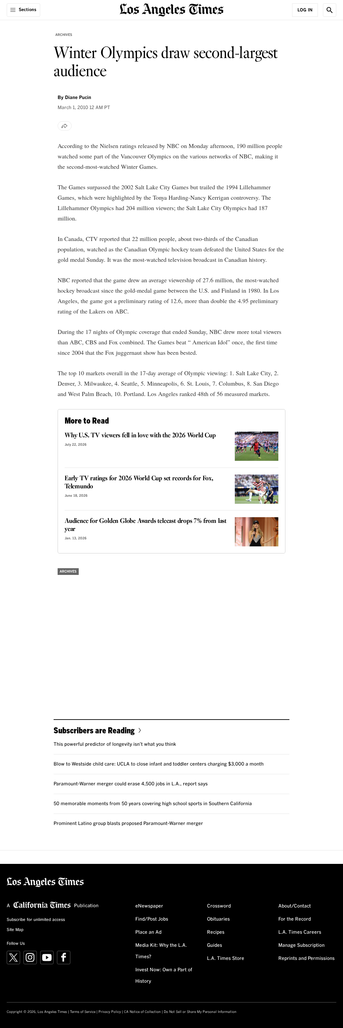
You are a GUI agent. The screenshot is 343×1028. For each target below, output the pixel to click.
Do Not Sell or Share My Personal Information (200, 1012)
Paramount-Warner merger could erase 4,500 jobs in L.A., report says (131, 784)
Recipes (215, 932)
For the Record (294, 919)
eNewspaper (149, 906)
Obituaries (218, 919)
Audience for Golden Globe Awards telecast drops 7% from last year (145, 525)
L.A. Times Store (225, 958)
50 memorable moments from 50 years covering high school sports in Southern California (153, 803)
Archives (63, 35)
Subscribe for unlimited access (36, 920)
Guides (214, 945)
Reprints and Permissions (306, 958)
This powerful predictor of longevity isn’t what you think (115, 744)
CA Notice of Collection (142, 1012)
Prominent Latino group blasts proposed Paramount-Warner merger (128, 823)
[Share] (65, 126)
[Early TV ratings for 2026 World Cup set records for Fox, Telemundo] (256, 489)
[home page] (171, 9)
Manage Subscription (301, 945)
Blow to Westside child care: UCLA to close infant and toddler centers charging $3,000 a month (159, 764)
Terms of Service (82, 1012)
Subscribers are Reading (94, 730)
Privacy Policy (109, 1012)
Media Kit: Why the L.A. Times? (161, 951)
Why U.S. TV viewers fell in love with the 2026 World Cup (140, 435)
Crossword (219, 906)
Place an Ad (148, 932)
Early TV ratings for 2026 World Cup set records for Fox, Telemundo (139, 482)
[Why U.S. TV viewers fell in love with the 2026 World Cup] (256, 446)
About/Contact (294, 906)
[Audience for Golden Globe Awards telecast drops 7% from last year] (256, 531)
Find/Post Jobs (151, 919)
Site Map (15, 930)
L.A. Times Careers (299, 932)
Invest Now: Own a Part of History (163, 976)
